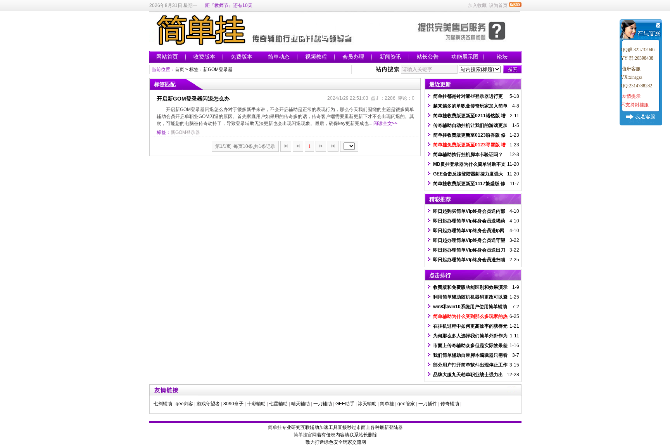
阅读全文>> (385, 123)
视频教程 (316, 57)
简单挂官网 (305, 435)
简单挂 (387, 403)
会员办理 (353, 57)
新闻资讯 (390, 57)
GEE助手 (344, 403)
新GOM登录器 (185, 132)
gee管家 (406, 403)
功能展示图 (464, 57)
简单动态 (279, 57)
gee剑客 (184, 403)
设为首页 (498, 5)
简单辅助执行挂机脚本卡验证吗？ (468, 154)
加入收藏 (477, 5)
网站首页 (167, 57)
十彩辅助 (256, 403)
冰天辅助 (367, 403)
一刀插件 (427, 403)
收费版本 (204, 57)
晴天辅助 (300, 403)
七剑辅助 (163, 403)
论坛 (502, 57)
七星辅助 (278, 403)
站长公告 (428, 57)
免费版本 (241, 57)
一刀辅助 (322, 403)
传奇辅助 (449, 403)
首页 (179, 69)
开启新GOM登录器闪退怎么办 (193, 99)
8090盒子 (233, 403)
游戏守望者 (208, 403)
